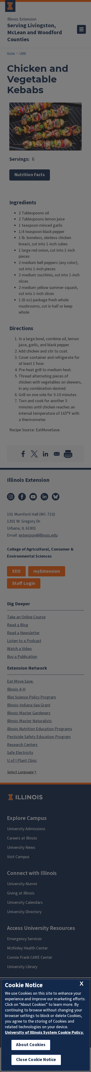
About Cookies (31, 1045)
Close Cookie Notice (36, 1060)
